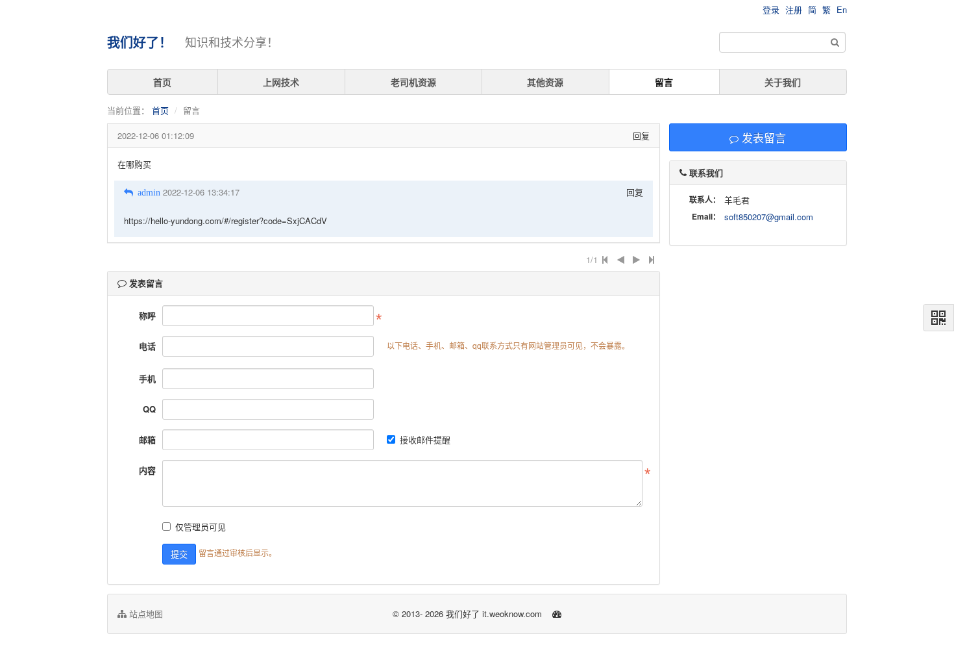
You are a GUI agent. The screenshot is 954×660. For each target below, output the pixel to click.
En (842, 9)
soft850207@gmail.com (768, 216)
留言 (664, 81)
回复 (641, 135)
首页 (162, 81)
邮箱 (147, 439)
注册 (793, 9)
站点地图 (145, 613)
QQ (149, 409)
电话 (147, 346)
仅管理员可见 (200, 526)
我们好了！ (139, 41)
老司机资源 (413, 81)
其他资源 (545, 81)
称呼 (147, 315)
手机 (147, 378)
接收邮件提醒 (425, 439)
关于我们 (782, 81)
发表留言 (762, 137)
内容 (147, 470)
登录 (771, 9)
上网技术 (281, 81)
